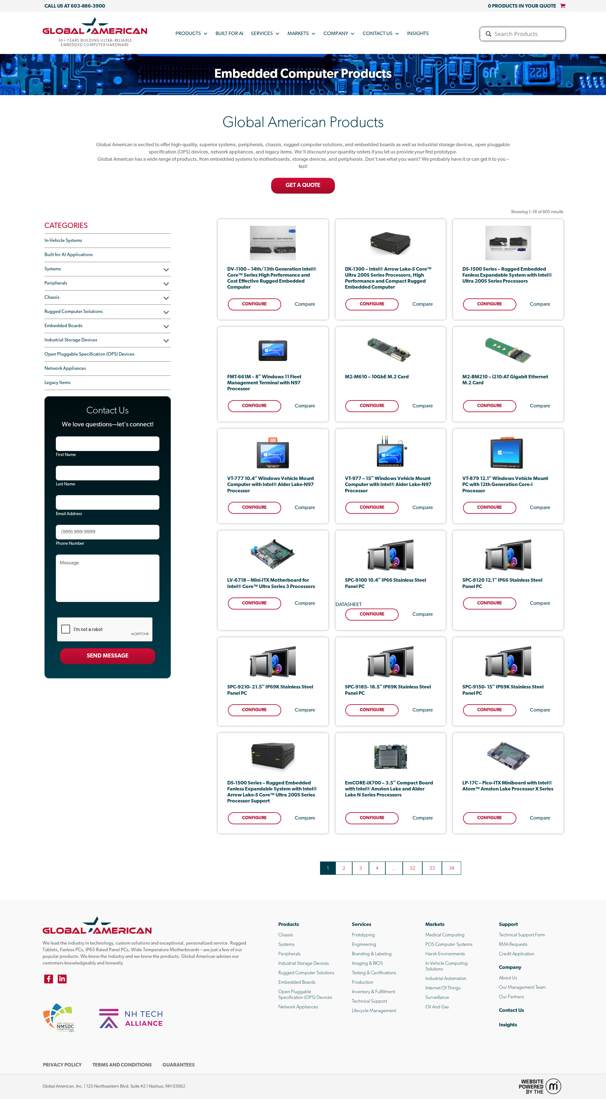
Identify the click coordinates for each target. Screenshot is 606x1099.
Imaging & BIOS (367, 963)
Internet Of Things (442, 988)
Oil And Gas (437, 1007)
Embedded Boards (63, 326)
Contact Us (378, 33)
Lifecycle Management (374, 1011)
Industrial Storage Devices (71, 340)
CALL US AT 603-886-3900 (75, 6)
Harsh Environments (445, 954)
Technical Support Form (522, 935)
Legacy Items (57, 383)
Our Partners (511, 997)
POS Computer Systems (448, 944)
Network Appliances (65, 368)
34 (451, 868)
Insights (418, 33)
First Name (66, 455)
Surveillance (437, 997)
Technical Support (369, 1001)
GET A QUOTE (303, 186)
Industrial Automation (445, 978)
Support (508, 924)
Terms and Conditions (122, 1065)
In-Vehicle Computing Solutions (446, 966)
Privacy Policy (62, 1065)
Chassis (52, 297)
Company (336, 33)
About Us (508, 978)
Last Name (65, 484)
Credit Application (516, 954)
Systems (53, 269)
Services (262, 33)
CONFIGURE (254, 304)
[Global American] (95, 25)
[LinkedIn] (62, 979)
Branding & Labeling (372, 954)
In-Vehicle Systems (63, 240)
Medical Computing (445, 935)
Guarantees (179, 1065)
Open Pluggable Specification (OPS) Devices (89, 354)
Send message (107, 656)
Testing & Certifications (374, 973)
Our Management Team (522, 987)
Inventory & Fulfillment (373, 992)
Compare (305, 304)
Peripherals (56, 283)
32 (412, 868)
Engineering (364, 944)
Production (362, 982)
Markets (298, 33)
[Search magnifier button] (488, 34)
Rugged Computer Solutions (74, 311)
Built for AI (229, 33)
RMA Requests (513, 944)
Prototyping (363, 935)
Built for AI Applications (69, 255)
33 (432, 868)
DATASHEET (349, 604)
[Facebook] (48, 979)
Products (188, 33)
